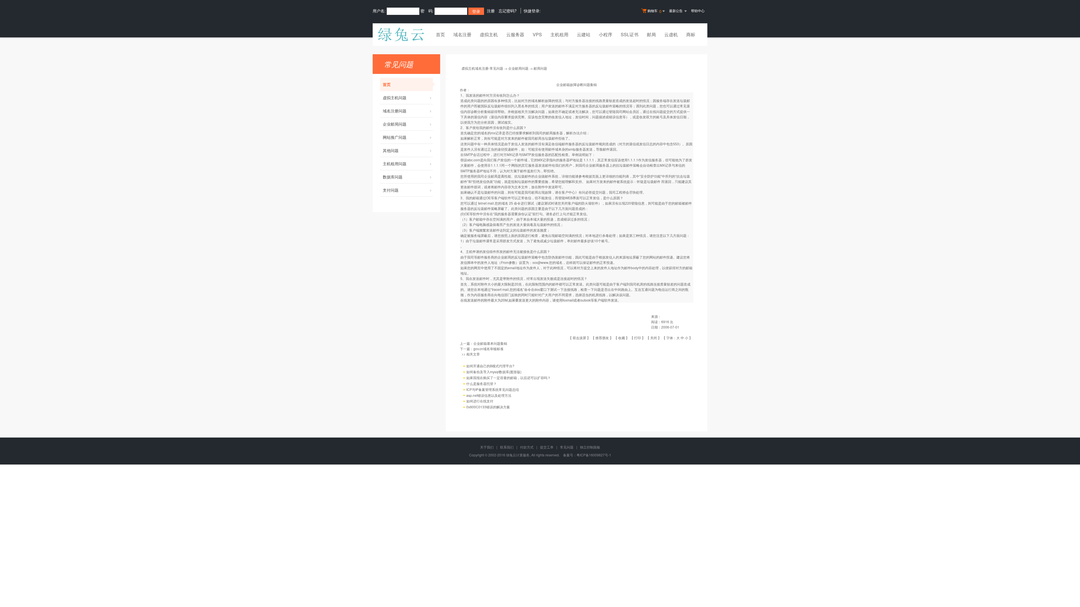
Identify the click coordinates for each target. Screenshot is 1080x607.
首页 (440, 34)
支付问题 (391, 190)
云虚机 (671, 34)
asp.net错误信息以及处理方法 (488, 395)
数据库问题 (392, 177)
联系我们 (507, 447)
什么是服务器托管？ (481, 383)
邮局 (651, 34)
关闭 (653, 337)
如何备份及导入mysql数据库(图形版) (493, 371)
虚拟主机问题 (394, 97)
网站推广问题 (394, 137)
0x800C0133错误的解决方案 (488, 406)
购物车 (654, 11)
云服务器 (515, 34)
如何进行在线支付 (479, 400)
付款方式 (527, 447)
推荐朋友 (602, 337)
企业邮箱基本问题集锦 (490, 343)
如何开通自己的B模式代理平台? (490, 365)
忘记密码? (508, 10)
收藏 (621, 337)
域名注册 (462, 34)
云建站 (583, 34)
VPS (537, 34)
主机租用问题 (394, 163)
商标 (690, 34)
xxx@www (540, 262)
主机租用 (559, 34)
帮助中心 (698, 10)
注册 (491, 10)
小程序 (605, 34)
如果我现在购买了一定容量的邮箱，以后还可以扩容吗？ (508, 377)
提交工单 (547, 447)
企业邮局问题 (394, 124)
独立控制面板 (590, 447)
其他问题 (391, 150)
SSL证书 (629, 34)
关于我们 (487, 447)
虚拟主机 (489, 34)
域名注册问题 (394, 111)
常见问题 (566, 447)
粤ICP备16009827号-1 (594, 454)
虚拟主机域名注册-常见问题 (482, 68)
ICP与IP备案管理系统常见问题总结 (492, 389)
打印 (637, 337)
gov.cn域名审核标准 (488, 348)
